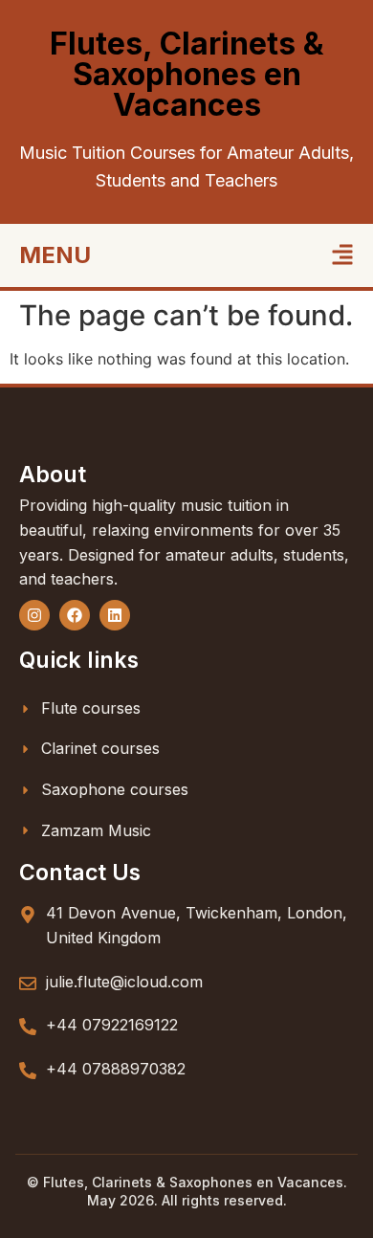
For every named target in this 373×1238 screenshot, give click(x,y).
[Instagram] (34, 615)
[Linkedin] (114, 615)
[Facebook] (74, 615)
